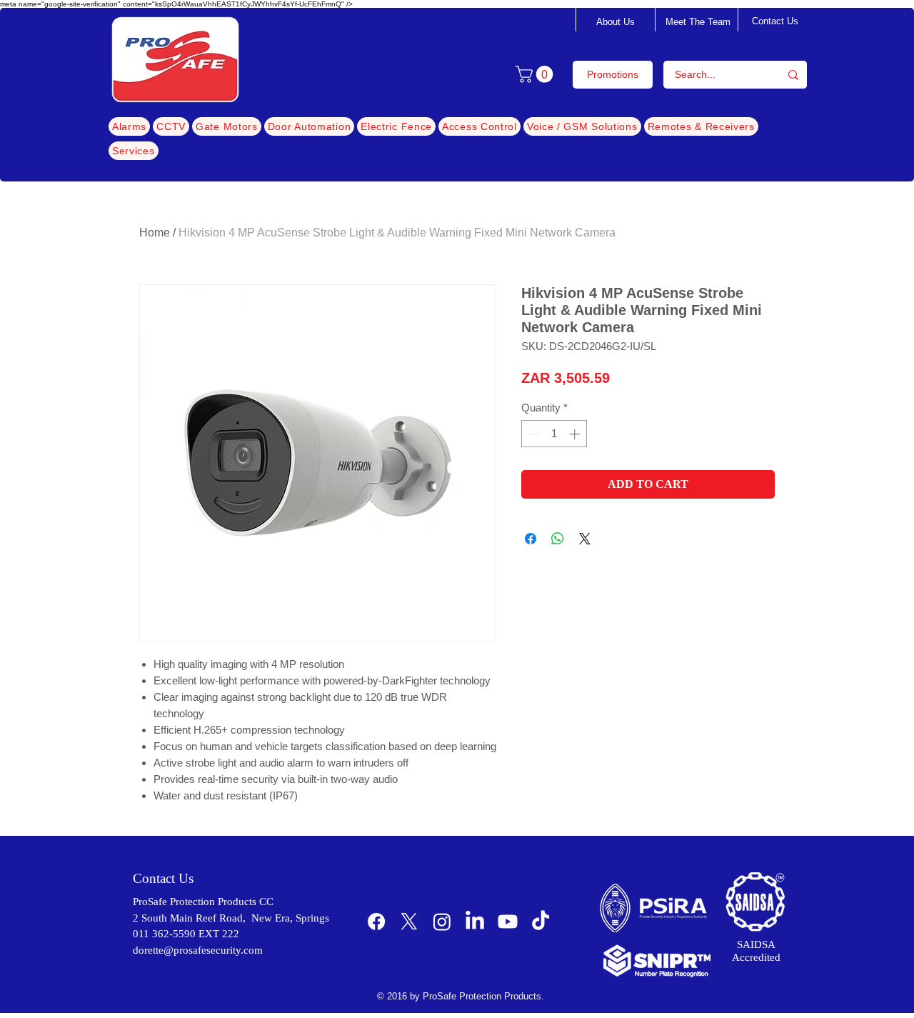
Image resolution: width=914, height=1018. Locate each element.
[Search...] (793, 75)
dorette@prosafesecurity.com (198, 950)
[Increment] (576, 434)
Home (154, 232)
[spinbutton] (554, 434)
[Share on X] (584, 538)
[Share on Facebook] (530, 538)
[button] (536, 74)
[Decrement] (533, 434)
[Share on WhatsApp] (557, 538)
